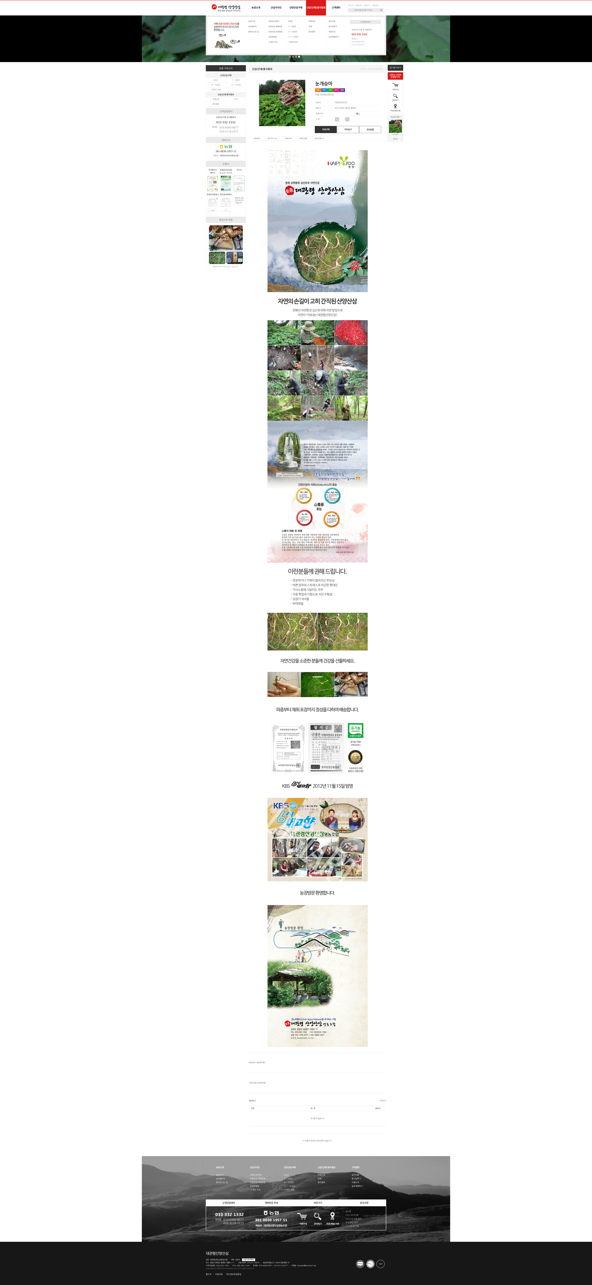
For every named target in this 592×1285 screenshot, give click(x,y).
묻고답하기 (333, 26)
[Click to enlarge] (212, 191)
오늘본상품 (395, 117)
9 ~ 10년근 (292, 32)
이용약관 (219, 1274)
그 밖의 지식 (273, 42)
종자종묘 (311, 32)
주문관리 (375, 5)
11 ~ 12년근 (293, 37)
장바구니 (367, 5)
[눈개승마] (395, 132)
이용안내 (395, 89)
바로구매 (325, 129)
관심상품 (370, 129)
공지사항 (332, 21)
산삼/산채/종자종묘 (226, 95)
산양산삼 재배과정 (275, 26)
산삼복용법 (272, 37)
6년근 (290, 21)
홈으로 (209, 1274)
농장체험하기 (334, 37)
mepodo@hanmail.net (306, 1265)
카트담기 (348, 129)
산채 (310, 26)
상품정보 (256, 138)
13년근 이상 (293, 42)
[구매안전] (370, 1264)
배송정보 (288, 138)
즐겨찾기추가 (395, 68)
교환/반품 (303, 138)
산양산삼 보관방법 (275, 32)
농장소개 (251, 21)
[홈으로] (226, 7)
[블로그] (360, 1264)
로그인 (350, 5)
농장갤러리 (252, 26)
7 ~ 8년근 (292, 26)
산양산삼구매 (225, 75)
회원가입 (358, 5)
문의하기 (395, 100)
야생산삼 (311, 21)
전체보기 (382, 1101)
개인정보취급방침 (233, 1274)
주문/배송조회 (395, 111)
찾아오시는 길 (253, 32)
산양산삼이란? (273, 21)
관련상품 (319, 138)
